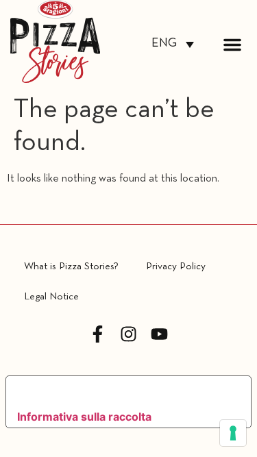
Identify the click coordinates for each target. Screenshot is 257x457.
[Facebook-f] (97, 334)
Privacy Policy (176, 266)
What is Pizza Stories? (71, 266)
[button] (232, 44)
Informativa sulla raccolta (84, 416)
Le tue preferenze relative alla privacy (117, 391)
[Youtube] (159, 334)
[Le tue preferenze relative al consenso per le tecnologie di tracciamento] (233, 433)
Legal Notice (51, 296)
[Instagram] (128, 334)
